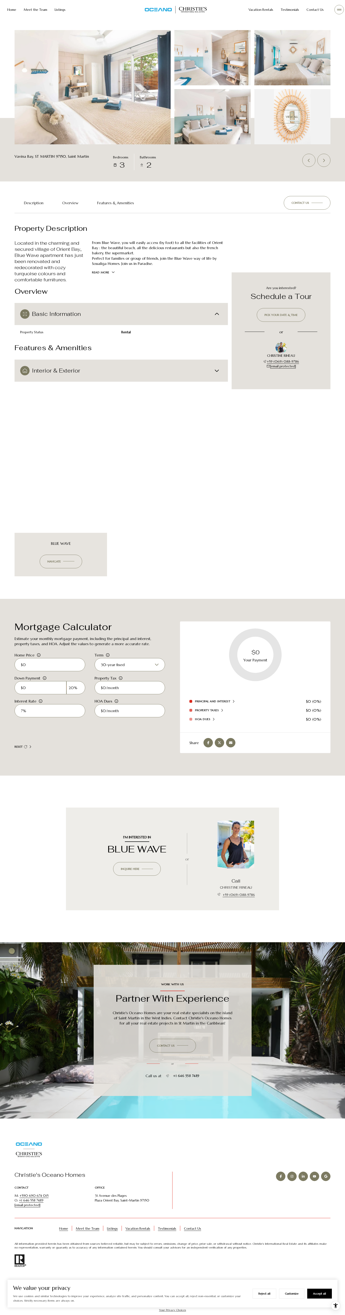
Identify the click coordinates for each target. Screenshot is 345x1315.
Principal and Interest (212, 701)
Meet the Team (35, 10)
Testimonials (290, 10)
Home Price (24, 655)
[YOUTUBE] (314, 1176)
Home (11, 10)
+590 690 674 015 (34, 1195)
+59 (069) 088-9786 (283, 361)
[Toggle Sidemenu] (339, 9)
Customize (292, 1293)
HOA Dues (103, 701)
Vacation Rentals (261, 10)
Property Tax (105, 678)
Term (99, 655)
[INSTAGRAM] (292, 1176)
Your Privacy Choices (172, 1310)
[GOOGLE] (325, 1176)
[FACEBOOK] (280, 1176)
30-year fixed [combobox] (113, 664)
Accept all (319, 1293)
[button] (307, 203)
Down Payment (27, 678)
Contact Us (315, 10)
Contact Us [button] (192, 1228)
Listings (60, 10)
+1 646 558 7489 (186, 1075)
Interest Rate (25, 701)
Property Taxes (207, 710)
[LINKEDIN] (303, 1176)
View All (292, 116)
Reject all (264, 1293)
